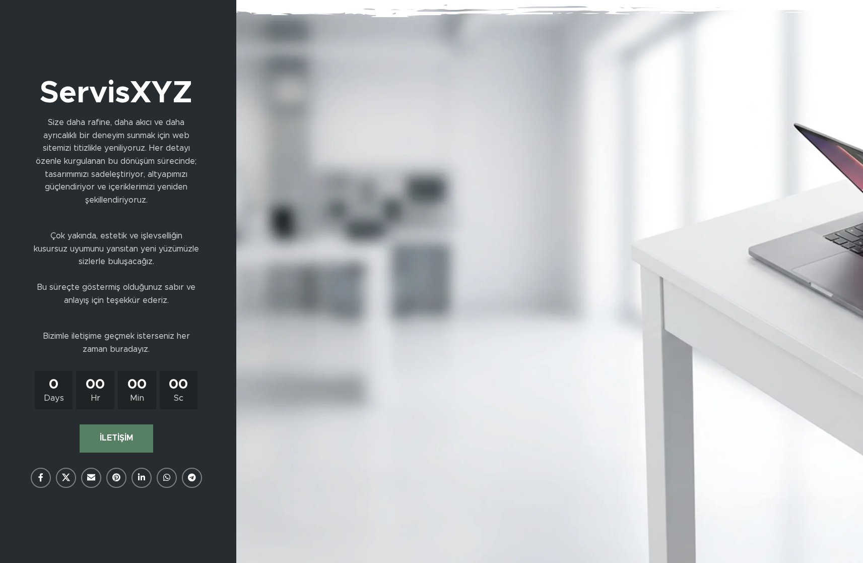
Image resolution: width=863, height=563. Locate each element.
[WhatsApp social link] (167, 478)
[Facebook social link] (41, 478)
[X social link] (66, 478)
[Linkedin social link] (141, 478)
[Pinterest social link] (116, 478)
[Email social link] (91, 478)
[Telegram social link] (192, 478)
